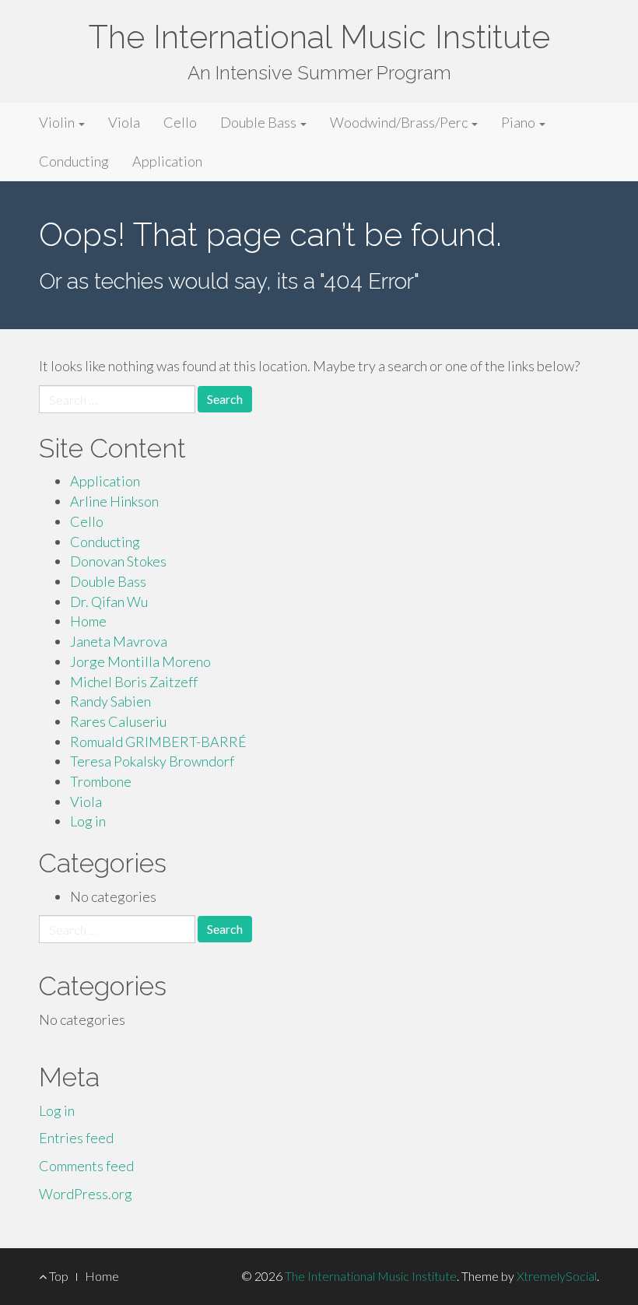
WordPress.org (85, 1193)
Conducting (74, 161)
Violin (58, 122)
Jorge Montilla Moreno (140, 661)
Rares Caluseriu (118, 721)
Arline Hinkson (114, 501)
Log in (88, 821)
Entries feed (76, 1137)
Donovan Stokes (118, 561)
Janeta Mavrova (118, 641)
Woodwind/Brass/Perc (400, 122)
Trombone (100, 781)
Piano (519, 122)
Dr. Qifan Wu (109, 601)
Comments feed (86, 1165)
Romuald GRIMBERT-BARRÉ (158, 741)
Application (167, 161)
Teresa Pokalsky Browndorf (152, 761)
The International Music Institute (319, 37)
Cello (180, 122)
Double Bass (259, 122)
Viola (124, 122)
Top (57, 1275)
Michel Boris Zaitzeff (134, 681)
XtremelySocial (557, 1275)
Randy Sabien (110, 701)
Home (88, 621)
